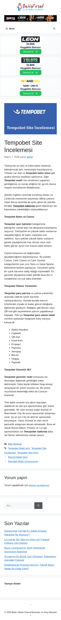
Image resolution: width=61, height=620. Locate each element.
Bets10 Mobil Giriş (18, 457)
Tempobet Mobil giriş (19, 448)
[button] (54, 28)
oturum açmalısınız (39, 485)
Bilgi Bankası (15, 444)
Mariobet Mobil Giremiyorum (23, 461)
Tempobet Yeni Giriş (27, 452)
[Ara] (38, 505)
